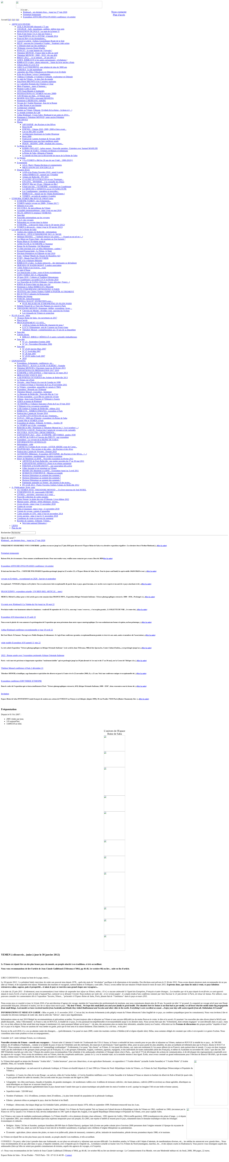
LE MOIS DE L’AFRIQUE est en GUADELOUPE (44, 189)
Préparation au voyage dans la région (32, 222)
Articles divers (23, 334)
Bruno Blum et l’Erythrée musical (31, 241)
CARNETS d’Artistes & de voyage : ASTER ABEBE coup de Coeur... (47, 447)
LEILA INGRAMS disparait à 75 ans (33, 26)
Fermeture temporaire (32, 14)
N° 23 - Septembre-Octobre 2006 (36, 342)
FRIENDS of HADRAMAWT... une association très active (47, 466)
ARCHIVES (22, 120)
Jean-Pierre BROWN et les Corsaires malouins (36, 81)
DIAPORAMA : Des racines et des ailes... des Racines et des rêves (45, 449)
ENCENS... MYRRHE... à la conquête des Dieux (43, 182)
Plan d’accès (22, 320)
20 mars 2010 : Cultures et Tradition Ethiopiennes (37, 277)
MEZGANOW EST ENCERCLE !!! (38, 167)
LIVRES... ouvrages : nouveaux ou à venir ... (36, 494)
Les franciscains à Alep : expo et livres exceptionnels (39, 272)
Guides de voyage (24, 506)
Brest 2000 (26, 136)
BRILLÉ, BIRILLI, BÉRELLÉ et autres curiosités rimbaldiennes (49, 337)
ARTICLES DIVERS (21, 24)
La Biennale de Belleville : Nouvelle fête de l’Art (37, 394)
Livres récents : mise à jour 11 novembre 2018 (36, 504)
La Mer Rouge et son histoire (29, 105)
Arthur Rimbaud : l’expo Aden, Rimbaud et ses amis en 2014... (43, 115)
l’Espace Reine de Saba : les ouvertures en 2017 (37, 318)
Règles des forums (24, 296)
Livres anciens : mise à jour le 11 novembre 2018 (37, 516)
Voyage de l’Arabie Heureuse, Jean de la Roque (37, 103)
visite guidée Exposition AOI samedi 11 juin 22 (21, 643)
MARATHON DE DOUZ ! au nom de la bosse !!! (38, 31)
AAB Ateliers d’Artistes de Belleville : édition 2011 (38, 408)
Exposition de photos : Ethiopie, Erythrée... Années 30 (39, 423)
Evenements (22, 163)
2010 (24, 358)
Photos (20, 122)
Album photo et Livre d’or (28, 65)
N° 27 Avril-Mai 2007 (31, 351)
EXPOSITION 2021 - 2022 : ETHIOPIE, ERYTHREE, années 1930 (46, 435)
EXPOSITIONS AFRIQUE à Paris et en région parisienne (46, 463)
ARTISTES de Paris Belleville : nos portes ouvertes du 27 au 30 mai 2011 (53, 461)
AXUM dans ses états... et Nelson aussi (33, 96)
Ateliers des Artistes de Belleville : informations (37, 232)
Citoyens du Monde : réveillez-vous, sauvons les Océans (45, 311)
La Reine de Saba (24, 146)
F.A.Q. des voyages (25, 220)
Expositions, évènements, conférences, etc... (35, 363)
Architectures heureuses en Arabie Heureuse (40, 134)
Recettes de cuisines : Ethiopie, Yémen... (34, 521)
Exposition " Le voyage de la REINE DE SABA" (38, 439)
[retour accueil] (2, 2)
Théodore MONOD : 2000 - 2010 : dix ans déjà (37, 55)
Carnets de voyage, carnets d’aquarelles (33, 511)
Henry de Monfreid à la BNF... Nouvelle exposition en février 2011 (45, 459)
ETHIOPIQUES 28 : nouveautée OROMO (35, 492)
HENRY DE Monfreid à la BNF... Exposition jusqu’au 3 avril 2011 (50, 471)
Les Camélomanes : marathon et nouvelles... (40, 191)
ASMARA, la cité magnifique (29, 69)
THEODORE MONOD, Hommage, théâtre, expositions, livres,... (44, 308)
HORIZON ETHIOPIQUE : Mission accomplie (42, 473)
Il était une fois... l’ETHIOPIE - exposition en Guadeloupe (46, 186)
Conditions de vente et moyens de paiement (35, 518)
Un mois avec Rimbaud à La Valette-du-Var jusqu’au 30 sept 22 (27, 604)
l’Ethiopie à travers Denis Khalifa (31, 48)
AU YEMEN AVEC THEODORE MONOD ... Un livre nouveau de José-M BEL (51, 490)
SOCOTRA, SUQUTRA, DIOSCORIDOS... (36, 432)
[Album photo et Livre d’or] (114, 839)
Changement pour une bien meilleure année (40, 141)
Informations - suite (25, 444)
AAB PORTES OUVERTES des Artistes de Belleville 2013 (42, 377)
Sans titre (21, 215)
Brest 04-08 (27, 127)
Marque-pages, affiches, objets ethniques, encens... (38, 502)
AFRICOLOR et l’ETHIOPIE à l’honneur (35, 244)
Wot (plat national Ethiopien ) (34, 523)
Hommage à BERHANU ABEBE (31, 100)
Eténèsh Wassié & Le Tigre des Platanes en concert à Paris (41, 306)
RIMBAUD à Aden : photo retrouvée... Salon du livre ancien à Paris (45, 62)
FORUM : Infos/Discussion (28, 299)
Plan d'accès (119, 14)
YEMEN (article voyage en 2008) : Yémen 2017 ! (38, 203)
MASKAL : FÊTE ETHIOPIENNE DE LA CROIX (39, 234)
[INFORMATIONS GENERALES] (114, 855)
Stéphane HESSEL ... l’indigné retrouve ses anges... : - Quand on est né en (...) (50, 237)
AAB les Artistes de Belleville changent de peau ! (43, 325)
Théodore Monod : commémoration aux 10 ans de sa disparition (49, 330)
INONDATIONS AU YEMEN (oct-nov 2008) (36, 93)
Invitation (5, 694)
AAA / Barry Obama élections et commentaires (42, 165)
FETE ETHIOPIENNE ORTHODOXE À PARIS (38, 289)
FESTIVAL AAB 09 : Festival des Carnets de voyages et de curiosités (46, 430)
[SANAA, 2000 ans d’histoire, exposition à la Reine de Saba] (114, 950)
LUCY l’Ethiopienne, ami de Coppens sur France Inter (45, 327)
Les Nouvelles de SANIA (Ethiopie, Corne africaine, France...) (43, 282)
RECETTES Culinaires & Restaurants (33, 294)
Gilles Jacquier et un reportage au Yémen (39, 468)
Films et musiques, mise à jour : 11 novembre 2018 (38, 509)
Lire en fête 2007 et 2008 (32, 132)
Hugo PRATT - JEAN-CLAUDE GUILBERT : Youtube (41, 365)
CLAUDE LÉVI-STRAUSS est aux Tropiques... (43, 179)
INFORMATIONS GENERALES (31, 442)
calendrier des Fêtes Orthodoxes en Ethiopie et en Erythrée (41, 72)
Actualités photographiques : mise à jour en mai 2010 (39, 210)
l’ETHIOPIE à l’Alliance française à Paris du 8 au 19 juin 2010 (43, 404)
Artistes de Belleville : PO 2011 (35, 177)
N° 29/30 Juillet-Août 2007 (33, 356)
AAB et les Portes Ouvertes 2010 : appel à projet (42, 172)
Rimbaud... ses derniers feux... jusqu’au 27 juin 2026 (45, 12)
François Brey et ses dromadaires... (31, 38)
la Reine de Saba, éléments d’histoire (37, 153)
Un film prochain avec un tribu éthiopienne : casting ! (39, 248)
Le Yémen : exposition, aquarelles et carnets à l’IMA (39, 387)
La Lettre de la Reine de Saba (24, 229)
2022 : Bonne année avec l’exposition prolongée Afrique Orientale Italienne (32, 655)
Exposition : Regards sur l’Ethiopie (31, 389)
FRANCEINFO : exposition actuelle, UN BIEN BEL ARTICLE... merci (31, 591)
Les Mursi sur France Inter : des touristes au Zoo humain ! (41, 239)
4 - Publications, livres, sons (23, 487)
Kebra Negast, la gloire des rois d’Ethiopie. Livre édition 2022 (43, 499)
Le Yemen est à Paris (25, 380)
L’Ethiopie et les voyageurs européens (33, 406)
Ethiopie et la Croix (25, 206)
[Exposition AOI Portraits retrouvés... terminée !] (114, 918)
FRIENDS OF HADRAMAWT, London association (39, 265)
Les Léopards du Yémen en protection (38, 313)
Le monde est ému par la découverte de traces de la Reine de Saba (49, 155)
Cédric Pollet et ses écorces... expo (31, 268)
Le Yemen (21, 158)
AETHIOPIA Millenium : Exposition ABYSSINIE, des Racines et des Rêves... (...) (52, 454)
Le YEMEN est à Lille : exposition (31, 425)
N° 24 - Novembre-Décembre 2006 (37, 344)
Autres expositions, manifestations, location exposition (39, 456)
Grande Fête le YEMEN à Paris (30, 420)
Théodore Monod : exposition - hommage (34, 392)
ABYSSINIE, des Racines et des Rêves (39, 124)
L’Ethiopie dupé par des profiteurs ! (32, 46)
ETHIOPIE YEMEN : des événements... (34, 201)
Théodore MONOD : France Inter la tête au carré (37, 53)
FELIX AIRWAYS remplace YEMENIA (34, 213)
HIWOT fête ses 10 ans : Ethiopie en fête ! (40, 184)
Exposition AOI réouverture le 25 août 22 (18, 617)
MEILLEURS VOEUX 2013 (29, 375)
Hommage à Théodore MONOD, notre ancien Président (40, 117)
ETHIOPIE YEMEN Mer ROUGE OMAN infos (32, 198)
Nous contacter (118, 11)
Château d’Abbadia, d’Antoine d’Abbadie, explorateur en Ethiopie (45, 77)
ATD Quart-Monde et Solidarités (30, 91)
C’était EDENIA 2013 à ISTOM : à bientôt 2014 (37, 36)
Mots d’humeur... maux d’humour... (32, 86)
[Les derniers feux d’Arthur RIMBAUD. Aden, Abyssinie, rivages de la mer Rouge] (114, 906)
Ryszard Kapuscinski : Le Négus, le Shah (34, 251)
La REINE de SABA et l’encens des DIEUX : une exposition (43, 437)
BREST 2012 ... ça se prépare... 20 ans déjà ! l (36, 58)
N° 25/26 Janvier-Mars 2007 (34, 349)
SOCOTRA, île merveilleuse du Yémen (33, 208)
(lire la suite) (162, 546)
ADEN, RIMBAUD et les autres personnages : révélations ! (42, 60)
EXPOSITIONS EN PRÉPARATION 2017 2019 (38, 370)
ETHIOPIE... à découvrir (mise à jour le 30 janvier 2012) (41, 225)
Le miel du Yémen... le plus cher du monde (35, 79)
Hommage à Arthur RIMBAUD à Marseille (35, 287)
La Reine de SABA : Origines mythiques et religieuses (45, 151)
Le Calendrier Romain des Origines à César (35, 84)
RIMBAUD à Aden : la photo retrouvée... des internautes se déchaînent (47, 263)
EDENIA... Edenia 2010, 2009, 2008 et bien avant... (44, 129)
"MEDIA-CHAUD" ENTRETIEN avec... (35, 301)
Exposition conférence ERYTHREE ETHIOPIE (21, 681)
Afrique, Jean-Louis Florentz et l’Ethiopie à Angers (38, 399)
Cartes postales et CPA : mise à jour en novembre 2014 (40, 513)
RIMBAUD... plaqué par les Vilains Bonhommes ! (43, 194)
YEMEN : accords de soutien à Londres (39, 196)
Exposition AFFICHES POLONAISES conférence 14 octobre (49, 17)
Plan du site (16, 528)
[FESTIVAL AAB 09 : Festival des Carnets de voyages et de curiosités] (114, 934)
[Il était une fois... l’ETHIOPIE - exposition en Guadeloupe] (114, 811)
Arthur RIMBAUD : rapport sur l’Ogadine (40, 174)
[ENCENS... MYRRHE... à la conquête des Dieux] (114, 871)
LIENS (15, 525)
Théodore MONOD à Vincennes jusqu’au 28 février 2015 (41, 368)
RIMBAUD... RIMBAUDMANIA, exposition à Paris (40, 411)
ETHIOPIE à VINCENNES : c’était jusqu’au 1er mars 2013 (42, 373)
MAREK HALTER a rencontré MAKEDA (35, 98)
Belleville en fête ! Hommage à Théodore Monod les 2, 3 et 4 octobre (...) (47, 428)
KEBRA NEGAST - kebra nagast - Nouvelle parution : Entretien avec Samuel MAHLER (60, 148)
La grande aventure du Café (28, 112)
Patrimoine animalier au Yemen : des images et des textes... (46, 482)
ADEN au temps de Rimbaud (29, 401)
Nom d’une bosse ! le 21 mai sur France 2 (34, 34)
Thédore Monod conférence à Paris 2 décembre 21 (22, 668)
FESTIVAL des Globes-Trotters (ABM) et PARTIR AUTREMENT (45, 291)
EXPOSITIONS (19, 361)
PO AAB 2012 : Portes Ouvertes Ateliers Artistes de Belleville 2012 (50, 485)
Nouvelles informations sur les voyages (33, 217)
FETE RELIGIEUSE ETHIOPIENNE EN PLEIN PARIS (47, 303)
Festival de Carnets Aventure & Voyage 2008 (41, 139)
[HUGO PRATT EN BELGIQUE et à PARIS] (114, 795)
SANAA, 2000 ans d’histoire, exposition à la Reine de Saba (42, 418)
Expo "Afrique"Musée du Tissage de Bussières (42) (38, 256)
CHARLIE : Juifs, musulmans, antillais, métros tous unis (40, 29)
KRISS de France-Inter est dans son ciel (33, 284)
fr (9, 20)
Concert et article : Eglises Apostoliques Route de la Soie (40, 41)
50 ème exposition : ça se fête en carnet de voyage (38, 397)
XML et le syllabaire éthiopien (29, 260)
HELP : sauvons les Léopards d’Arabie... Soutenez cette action (43, 43)
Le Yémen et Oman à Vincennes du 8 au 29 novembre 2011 (42, 385)
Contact (68, 1155)
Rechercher (6, 532)
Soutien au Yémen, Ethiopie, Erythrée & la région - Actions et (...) (44, 110)
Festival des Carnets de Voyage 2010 (32, 413)
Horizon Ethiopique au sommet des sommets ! (41, 475)
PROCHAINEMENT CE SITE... (31, 323)
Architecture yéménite (26, 108)
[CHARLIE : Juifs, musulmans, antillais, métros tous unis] (114, 766)
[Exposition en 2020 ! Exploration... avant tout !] (114, 750)
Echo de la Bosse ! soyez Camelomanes (33, 74)
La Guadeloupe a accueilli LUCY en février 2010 (37, 280)
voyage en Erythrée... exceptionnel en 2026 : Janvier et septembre (28, 579)
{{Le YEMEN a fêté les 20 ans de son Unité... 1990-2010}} (47, 160)
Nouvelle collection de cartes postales (32, 497)
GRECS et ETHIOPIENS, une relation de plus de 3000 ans (42, 67)
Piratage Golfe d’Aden (26, 89)
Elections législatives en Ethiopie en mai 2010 (36, 253)
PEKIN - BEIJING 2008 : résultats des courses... (42, 143)
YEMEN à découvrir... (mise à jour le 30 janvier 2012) (40, 227)
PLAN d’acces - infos (21, 315)
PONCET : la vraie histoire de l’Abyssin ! (34, 50)
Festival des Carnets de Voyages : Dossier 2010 (37, 451)
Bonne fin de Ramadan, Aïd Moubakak (33, 246)
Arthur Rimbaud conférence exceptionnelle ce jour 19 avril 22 (27, 630)
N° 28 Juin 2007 (29, 354)
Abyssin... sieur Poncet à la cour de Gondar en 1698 (39, 382)
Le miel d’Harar (23, 270)
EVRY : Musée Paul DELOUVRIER (33, 258)
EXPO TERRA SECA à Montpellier (32, 275)
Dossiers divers (23, 170)
